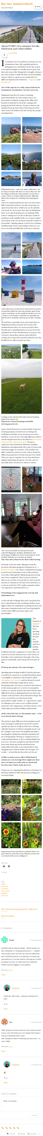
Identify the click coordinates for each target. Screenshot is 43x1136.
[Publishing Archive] (3, 1127)
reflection (5, 891)
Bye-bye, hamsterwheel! (17, 3)
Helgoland (33, 80)
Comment (35, 1115)
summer (4, 893)
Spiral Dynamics (20, 442)
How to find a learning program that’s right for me (19, 910)
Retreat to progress (8, 917)
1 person (10, 970)
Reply (3, 975)
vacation (4, 896)
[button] (11, 130)
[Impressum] (14, 1127)
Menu (38, 6)
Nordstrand (5, 82)
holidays (4, 886)
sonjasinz (16, 988)
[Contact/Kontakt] (10, 1127)
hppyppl (36, 624)
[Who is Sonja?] (7, 1127)
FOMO (3, 884)
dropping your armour (11, 680)
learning (4, 889)
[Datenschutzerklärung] (18, 1127)
